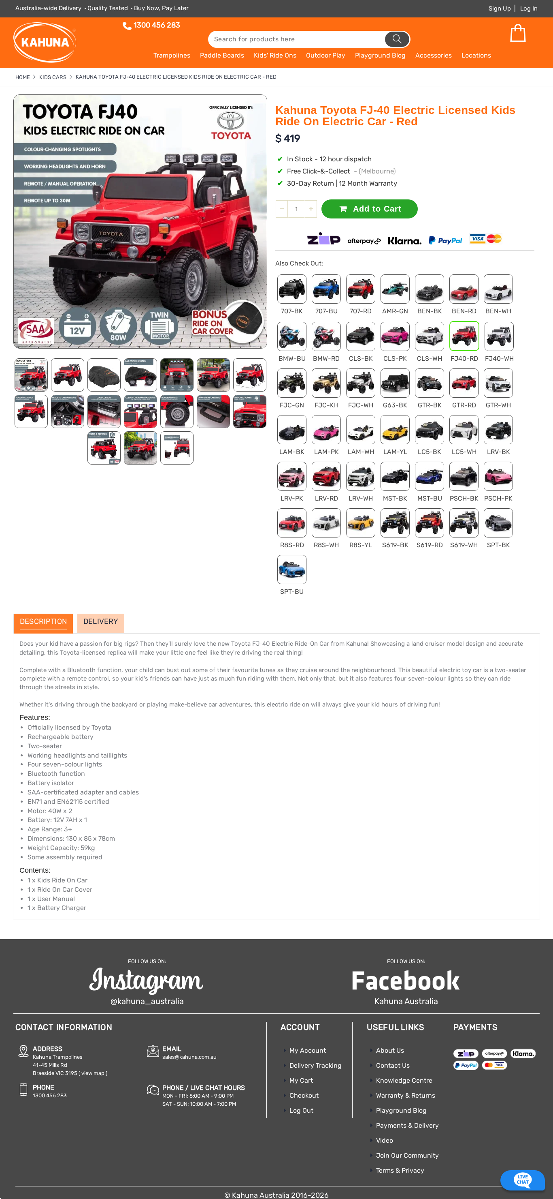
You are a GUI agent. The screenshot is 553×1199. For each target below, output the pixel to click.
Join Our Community (407, 1155)
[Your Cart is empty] (518, 33)
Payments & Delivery (407, 1125)
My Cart (301, 1080)
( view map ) (93, 1073)
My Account (307, 1050)
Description (43, 622)
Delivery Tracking (315, 1065)
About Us (390, 1050)
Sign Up (500, 8)
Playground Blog (401, 1110)
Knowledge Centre (404, 1080)
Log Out (301, 1110)
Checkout (304, 1095)
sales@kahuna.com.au (189, 1057)
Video (384, 1140)
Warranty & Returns (405, 1095)
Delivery (100, 622)
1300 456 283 (157, 25)
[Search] (397, 39)
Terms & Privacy (400, 1170)
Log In (529, 8)
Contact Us (393, 1065)
